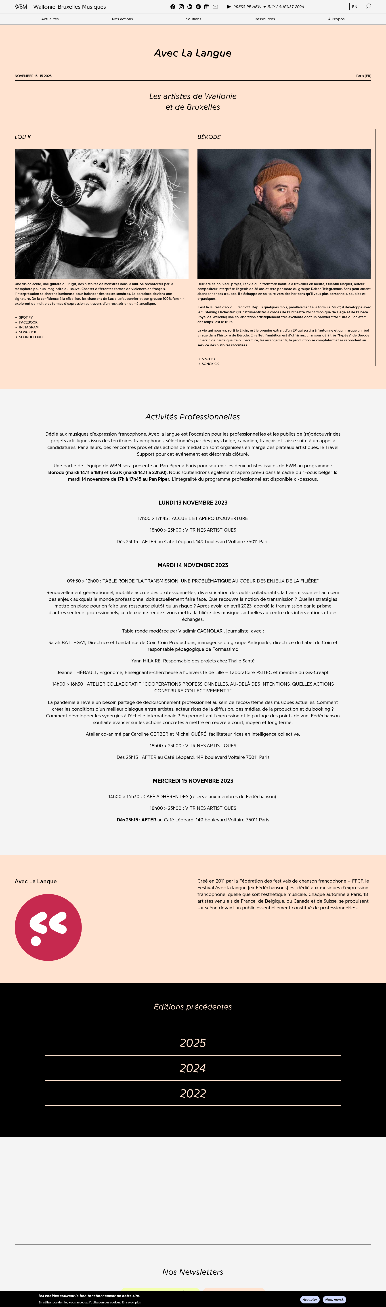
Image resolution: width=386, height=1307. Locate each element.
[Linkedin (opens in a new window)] (189, 6)
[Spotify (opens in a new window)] (198, 6)
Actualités (50, 19)
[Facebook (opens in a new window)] (172, 6)
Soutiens (193, 19)
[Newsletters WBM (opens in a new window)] (215, 6)
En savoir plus (131, 1302)
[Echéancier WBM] (206, 6)
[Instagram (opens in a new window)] (181, 6)
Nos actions (122, 19)
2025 (193, 1042)
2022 (193, 1093)
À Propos (336, 19)
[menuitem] (50, 19)
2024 (193, 1068)
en (354, 6)
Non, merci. (334, 1299)
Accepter (310, 1299)
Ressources (265, 19)
